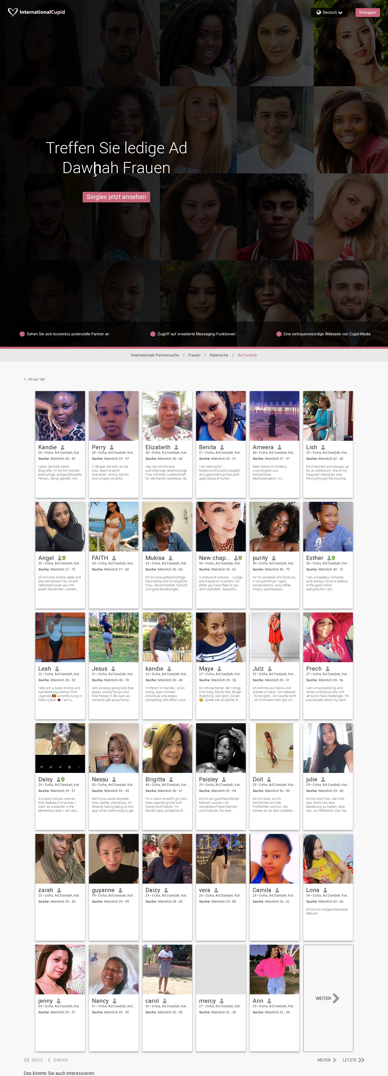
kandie (154, 668)
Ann (258, 1000)
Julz (258, 668)
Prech (314, 668)
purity (260, 557)
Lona (312, 890)
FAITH (100, 557)
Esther (314, 557)
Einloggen (367, 12)
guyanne (103, 890)
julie (311, 779)
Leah (44, 668)
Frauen (194, 355)
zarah (45, 890)
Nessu (100, 779)
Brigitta (155, 779)
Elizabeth (158, 447)
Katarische (219, 355)
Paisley (208, 779)
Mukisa (155, 557)
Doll (258, 779)
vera (204, 890)
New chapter (214, 557)
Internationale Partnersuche (155, 355)
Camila (262, 890)
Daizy (152, 890)
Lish (311, 447)
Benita (207, 447)
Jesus (99, 668)
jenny (45, 1000)
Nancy (100, 1000)
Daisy (45, 779)
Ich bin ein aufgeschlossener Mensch (327, 911)
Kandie (47, 447)
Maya (206, 668)
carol (152, 1000)
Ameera (263, 447)
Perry (99, 447)
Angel (46, 557)
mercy (207, 1000)
